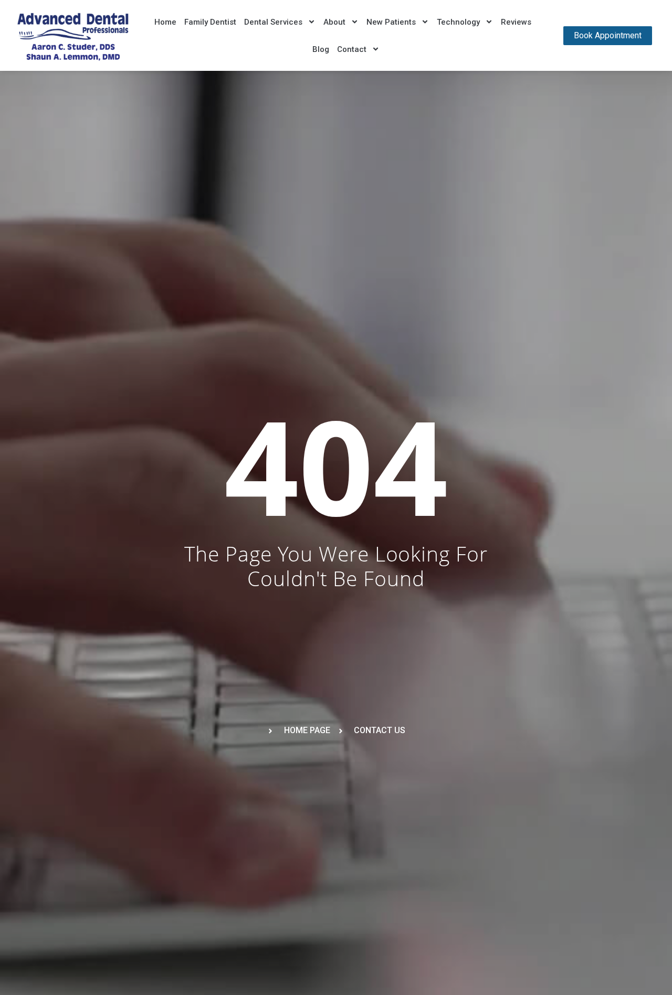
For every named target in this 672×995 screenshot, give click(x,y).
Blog (320, 49)
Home (165, 22)
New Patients (391, 22)
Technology (458, 22)
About (334, 22)
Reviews (516, 22)
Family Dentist (210, 22)
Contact (351, 49)
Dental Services (273, 22)
